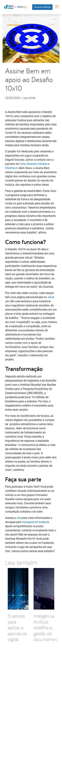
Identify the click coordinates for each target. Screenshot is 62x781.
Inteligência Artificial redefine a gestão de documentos (45, 627)
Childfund (11, 168)
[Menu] (56, 6)
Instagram (28, 522)
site (50, 297)
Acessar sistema (42, 7)
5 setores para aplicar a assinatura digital (17, 627)
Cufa (22, 164)
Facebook (43, 522)
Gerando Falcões (37, 164)
